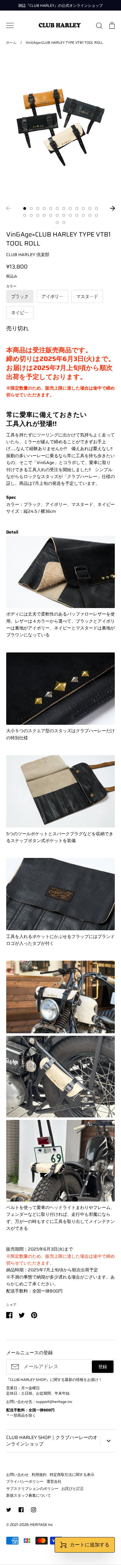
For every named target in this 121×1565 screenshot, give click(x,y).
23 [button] (89, 215)
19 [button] (63, 215)
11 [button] (89, 208)
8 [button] (70, 208)
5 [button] (50, 208)
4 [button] (44, 208)
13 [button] (24, 215)
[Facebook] (21, 1510)
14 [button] (31, 215)
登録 (102, 1366)
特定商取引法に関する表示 (72, 1474)
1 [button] (24, 208)
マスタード (87, 296)
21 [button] (76, 215)
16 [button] (44, 215)
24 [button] (96, 215)
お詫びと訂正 (72, 1488)
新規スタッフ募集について (28, 1495)
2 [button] (31, 208)
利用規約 (39, 1474)
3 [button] (37, 208)
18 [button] (57, 215)
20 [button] (70, 215)
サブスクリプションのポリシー (32, 1488)
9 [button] (76, 208)
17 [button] (50, 215)
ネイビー (20, 312)
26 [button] (63, 222)
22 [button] (83, 215)
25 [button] (57, 222)
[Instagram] (33, 1510)
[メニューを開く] (107, 1440)
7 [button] (63, 208)
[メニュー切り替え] (10, 25)
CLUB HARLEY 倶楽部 (27, 254)
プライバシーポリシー (24, 1481)
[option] (60, 127)
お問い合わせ (17, 1474)
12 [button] (96, 208)
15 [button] (37, 215)
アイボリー (52, 296)
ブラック (20, 296)
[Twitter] (8, 1510)
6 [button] (57, 208)
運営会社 (54, 1481)
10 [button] (83, 208)
